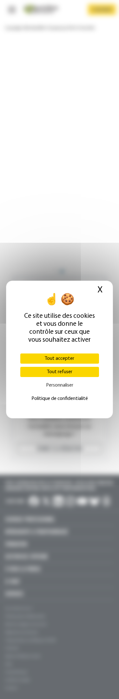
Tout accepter (59, 358)
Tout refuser (59, 371)
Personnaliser (59, 385)
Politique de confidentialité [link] (59, 398)
